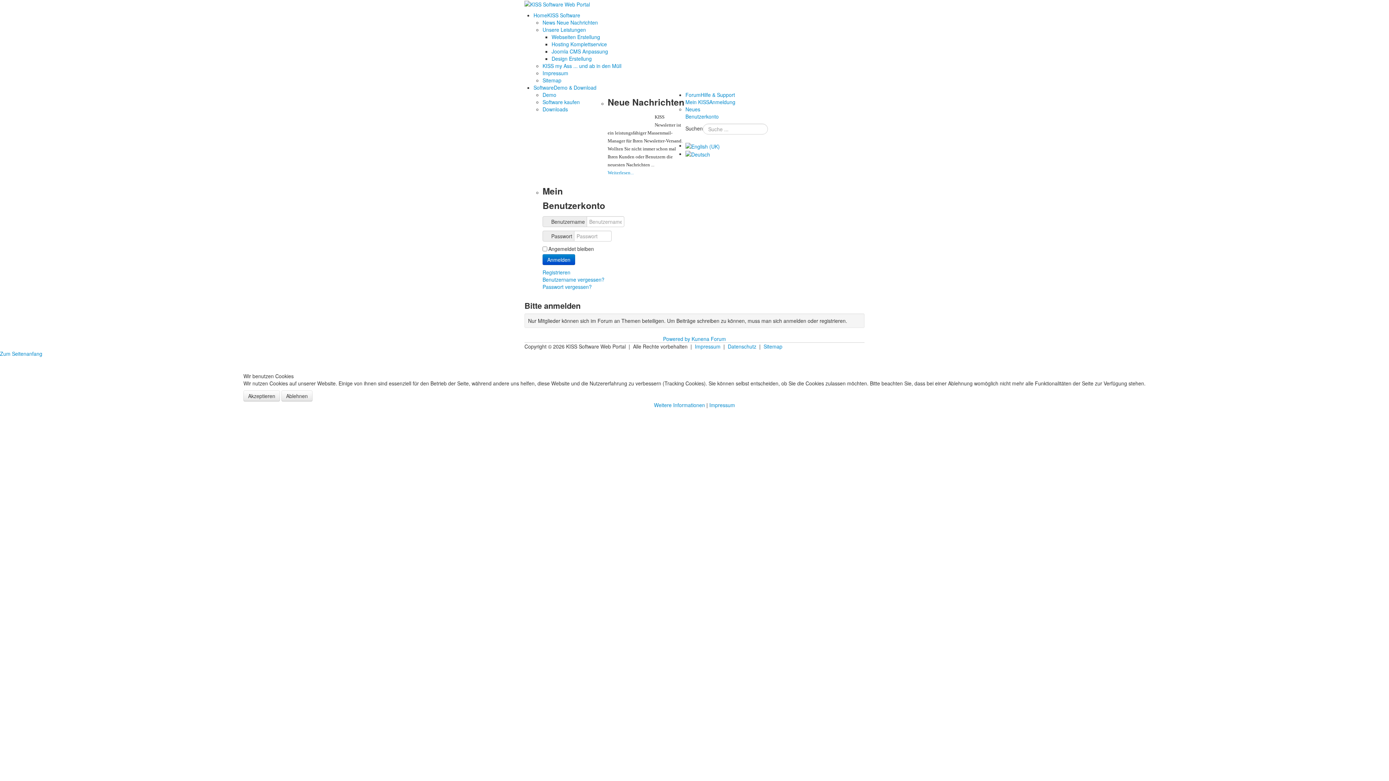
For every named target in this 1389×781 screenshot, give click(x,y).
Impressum (722, 405)
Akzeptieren (261, 396)
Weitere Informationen (679, 405)
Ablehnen (297, 396)
